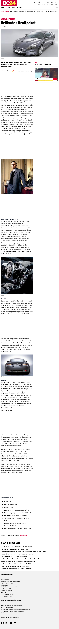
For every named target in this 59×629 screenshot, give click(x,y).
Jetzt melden (24, 535)
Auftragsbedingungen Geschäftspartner (11, 606)
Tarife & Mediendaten (7, 608)
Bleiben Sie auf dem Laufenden (10, 617)
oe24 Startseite (5, 580)
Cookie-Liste (4, 585)
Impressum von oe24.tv (7, 596)
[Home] (1, 15)
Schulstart (21, 11)
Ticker (3, 8)
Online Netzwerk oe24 (7, 574)
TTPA (2, 613)
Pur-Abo (3, 593)
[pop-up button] (53, 78)
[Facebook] (2, 623)
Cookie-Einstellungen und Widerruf (10, 587)
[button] (37, 78)
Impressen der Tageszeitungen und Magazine (13, 611)
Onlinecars (55, 11)
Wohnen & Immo (29, 11)
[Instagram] (7, 623)
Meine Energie (36, 11)
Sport (8, 8)
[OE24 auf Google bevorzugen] (31, 71)
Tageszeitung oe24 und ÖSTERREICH (11, 600)
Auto (5, 15)
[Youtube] (11, 623)
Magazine (20, 8)
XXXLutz (43, 11)
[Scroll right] (57, 11)
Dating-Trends (49, 11)
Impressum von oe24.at (7, 594)
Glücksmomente (14, 11)
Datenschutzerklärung (7, 583)
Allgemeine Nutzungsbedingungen (10, 582)
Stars (13, 8)
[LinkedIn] (15, 623)
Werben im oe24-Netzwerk (8, 589)
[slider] (42, 78)
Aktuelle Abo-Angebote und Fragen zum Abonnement (15, 609)
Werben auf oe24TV (6, 591)
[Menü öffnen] (56, 8)
